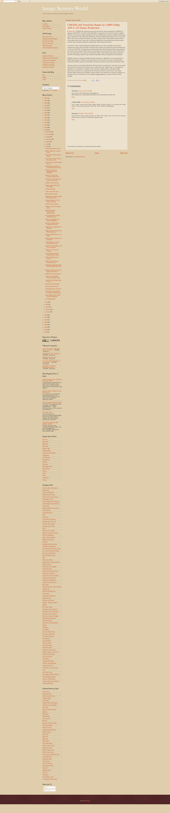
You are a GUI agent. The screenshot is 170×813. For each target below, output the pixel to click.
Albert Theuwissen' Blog (48, 494)
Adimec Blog (45, 490)
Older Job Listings (47, 45)
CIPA (43, 515)
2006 (45, 329)
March (47, 307)
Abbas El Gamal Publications (50, 488)
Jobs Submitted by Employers (50, 47)
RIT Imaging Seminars (48, 636)
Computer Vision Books (48, 524)
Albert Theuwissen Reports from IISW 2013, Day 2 (53, 231)
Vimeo (44, 475)
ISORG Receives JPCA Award (53, 274)
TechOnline (45, 774)
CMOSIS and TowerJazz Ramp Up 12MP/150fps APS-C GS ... (53, 266)
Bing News (45, 446)
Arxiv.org (44, 439)
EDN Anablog (45, 716)
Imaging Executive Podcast (49, 582)
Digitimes (44, 712)
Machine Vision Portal (48, 600)
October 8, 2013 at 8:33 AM (86, 113)
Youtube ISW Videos (47, 683)
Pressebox (45, 464)
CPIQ (43, 528)
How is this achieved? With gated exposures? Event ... (51, 349)
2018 (45, 117)
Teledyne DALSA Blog (48, 661)
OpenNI (44, 625)
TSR (43, 670)
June (47, 146)
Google (44, 77)
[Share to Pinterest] (99, 80)
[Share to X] (95, 80)
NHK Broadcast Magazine (49, 618)
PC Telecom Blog (46, 756)
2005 (45, 332)
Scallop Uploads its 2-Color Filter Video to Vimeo (52, 242)
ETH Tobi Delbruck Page (48, 555)
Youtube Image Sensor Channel (50, 681)
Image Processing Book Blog (49, 571)
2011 (45, 317)
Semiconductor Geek (47, 765)
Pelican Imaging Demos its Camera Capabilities (52, 220)
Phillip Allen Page (46, 759)
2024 (45, 103)
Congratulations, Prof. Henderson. (51, 353)
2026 (45, 98)
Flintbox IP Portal (46, 727)
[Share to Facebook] (97, 80)
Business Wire (71, 31)
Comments (47, 790)
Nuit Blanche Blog (47, 620)
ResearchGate (46, 468)
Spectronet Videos (47, 647)
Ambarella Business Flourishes (53, 289)
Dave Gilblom (45, 26)
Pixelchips (45, 627)
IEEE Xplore (45, 741)
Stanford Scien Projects (48, 654)
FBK (43, 557)
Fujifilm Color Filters (47, 560)
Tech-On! (44, 772)
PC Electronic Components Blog (50, 754)
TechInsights (45, 658)
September (49, 139)
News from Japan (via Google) (50, 616)
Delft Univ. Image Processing (49, 533)
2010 (45, 320)
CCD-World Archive (47, 512)
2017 (45, 120)
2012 (45, 315)
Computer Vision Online (48, 526)
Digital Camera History (48, 539)
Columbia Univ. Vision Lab (49, 521)
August (48, 141)
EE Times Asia (46, 718)
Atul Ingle (44, 24)
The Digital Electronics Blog (49, 779)
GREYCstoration (46, 564)
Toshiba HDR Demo (50, 189)
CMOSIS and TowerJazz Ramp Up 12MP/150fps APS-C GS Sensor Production (93, 26)
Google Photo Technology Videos (51, 562)
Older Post (124, 153)
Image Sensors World (65, 8)
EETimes (44, 720)
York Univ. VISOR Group (48, 679)
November (48, 134)
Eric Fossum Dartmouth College (50, 551)
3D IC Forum (45, 691)
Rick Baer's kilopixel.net (48, 634)
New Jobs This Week (47, 41)
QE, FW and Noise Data (48, 632)
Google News (45, 455)
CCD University (46, 510)
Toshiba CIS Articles (47, 665)
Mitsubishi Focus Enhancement (50, 611)
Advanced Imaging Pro (48, 492)
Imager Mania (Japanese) (49, 580)
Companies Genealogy (48, 64)
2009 (45, 322)
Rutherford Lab (46, 638)
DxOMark (44, 542)
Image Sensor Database (48, 573)
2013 (45, 129)
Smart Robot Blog (47, 645)
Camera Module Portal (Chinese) (50, 503)
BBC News (45, 444)
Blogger (88, 800)
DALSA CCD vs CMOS (48, 530)
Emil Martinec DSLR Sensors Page (51, 548)
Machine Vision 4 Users (48, 745)
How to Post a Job (47, 36)
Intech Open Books (47, 743)
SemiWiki (44, 768)
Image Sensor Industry (48, 67)
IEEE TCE (45, 736)
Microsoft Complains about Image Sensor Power (52, 223)
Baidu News (45, 441)
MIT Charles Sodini (47, 607)
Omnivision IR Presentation (52, 284)
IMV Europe (45, 584)
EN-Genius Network (47, 725)
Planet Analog (46, 761)
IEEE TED (45, 738)
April (47, 304)
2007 (45, 327)
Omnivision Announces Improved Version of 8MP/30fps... (51, 171)
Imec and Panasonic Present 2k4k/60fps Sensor (52, 216)
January (48, 311)
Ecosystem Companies (48, 62)
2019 (45, 115)
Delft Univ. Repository (48, 535)
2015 (45, 125)
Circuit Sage (45, 700)
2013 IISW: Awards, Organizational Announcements (50, 212)
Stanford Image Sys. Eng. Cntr (50, 652)
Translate (54, 90)
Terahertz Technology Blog (49, 663)
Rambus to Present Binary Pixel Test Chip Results (53, 246)
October (48, 136)
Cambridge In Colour (47, 499)
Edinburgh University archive (49, 544)
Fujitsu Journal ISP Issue (51, 191)
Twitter (44, 79)
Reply (73, 97)
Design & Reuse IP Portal (49, 709)
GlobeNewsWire (46, 450)
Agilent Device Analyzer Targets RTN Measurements (53, 197)
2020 (45, 112)
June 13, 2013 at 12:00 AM (88, 102)
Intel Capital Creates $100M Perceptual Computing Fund (53, 292)
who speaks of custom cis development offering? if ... (49, 366)
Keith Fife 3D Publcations (49, 591)
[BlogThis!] (94, 80)
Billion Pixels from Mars (51, 194)
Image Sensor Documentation (50, 58)
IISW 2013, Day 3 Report (51, 204)
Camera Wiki (45, 506)
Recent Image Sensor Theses (53, 148)
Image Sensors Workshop (49, 578)
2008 (45, 324)
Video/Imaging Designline (49, 676)
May (47, 302)
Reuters (44, 471)
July (47, 144)
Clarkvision (45, 517)
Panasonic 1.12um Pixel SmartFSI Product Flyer (52, 176)
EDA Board (45, 714)
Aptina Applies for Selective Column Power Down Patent (53, 167)
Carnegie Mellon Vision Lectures (50, 508)
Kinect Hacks (45, 593)
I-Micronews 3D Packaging (49, 566)
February (48, 309)
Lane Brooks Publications (49, 596)
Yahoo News (45, 477)
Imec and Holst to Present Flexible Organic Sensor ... (52, 254)
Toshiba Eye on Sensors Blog (50, 667)
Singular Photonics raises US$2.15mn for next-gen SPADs (52, 380)
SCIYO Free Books (47, 763)
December (48, 132)
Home (97, 153)
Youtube (44, 480)
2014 (45, 127)
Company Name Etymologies (49, 703)
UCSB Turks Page (47, 672)
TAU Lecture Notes (47, 656)
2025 (45, 100)
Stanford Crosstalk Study (48, 650)
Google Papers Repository (49, 729)
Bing (43, 75)
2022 (45, 107)
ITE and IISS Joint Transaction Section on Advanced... (53, 179)
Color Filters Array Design (49, 519)
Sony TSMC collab (47, 412)
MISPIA (44, 605)
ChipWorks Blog (46, 698)
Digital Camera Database (48, 537)
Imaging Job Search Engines (49, 38)
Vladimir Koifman (46, 28)
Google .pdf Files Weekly (48, 453)
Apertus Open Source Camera (50, 497)
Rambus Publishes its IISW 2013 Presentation (52, 201)
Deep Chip (45, 707)
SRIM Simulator (46, 770)
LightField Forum (46, 598)
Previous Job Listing (47, 43)
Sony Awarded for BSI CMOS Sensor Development (52, 295)
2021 (45, 110)
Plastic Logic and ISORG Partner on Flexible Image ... (53, 277)
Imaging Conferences (47, 56)
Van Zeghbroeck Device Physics (50, 674)
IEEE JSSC (45, 734)
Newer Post (70, 153)
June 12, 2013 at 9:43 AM (85, 91)
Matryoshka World (47, 748)
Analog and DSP (46, 694)
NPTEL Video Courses (48, 752)
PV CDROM (45, 629)
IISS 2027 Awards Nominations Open (52, 402)
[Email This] (92, 80)
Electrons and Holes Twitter (49, 723)
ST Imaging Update (50, 299)
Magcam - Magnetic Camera (49, 602)
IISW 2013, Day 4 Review (52, 183)
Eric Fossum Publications (49, 553)
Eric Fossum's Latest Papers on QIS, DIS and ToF (53, 159)
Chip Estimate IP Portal (48, 696)
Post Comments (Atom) (79, 156)
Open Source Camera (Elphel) (50, 622)
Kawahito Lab (45, 589)
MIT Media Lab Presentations (50, 609)
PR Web (44, 462)
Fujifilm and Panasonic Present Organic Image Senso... (53, 270)
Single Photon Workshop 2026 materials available (50, 423)
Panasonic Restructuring (51, 286)
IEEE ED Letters (46, 732)
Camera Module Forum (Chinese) (50, 501)
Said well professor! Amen (49, 357)
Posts (46, 787)
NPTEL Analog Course (48, 750)
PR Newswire (45, 459)
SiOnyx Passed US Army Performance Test (51, 262)
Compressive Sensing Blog (49, 705)
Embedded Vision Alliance (49, 546)
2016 (45, 122)
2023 (45, 105)
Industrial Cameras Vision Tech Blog (51, 587)
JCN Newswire (46, 457)
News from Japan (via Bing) (49, 614)
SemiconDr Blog (46, 641)
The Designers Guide (47, 777)
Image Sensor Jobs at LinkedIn (50, 575)
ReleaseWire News (47, 466)
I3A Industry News (47, 569)
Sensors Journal (46, 643)
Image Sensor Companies (49, 60)
